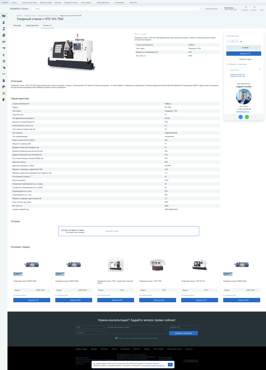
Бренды (58, 2)
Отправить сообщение (183, 333)
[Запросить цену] (48, 295)
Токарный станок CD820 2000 (24, 281)
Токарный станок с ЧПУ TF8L (150, 281)
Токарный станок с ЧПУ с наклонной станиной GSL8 (115, 282)
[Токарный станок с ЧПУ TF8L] (157, 264)
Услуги (14, 2)
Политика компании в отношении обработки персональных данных (166, 359)
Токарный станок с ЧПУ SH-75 (193, 281)
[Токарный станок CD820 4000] (73, 264)
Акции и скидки (46, 2)
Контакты (133, 2)
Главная (5, 2)
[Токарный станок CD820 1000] (241, 264)
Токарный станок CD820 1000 (234, 281)
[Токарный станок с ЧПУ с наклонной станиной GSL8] (115, 264)
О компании (119, 2)
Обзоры (147, 349)
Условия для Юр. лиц (237, 76)
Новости (136, 349)
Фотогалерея (86, 2)
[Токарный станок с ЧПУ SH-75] (199, 264)
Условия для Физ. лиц (237, 74)
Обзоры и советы (71, 2)
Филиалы (104, 349)
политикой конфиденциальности (153, 365)
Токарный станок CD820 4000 (66, 281)
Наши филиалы (103, 2)
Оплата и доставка (29, 2)
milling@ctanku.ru (243, 111)
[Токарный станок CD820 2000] (31, 264)
